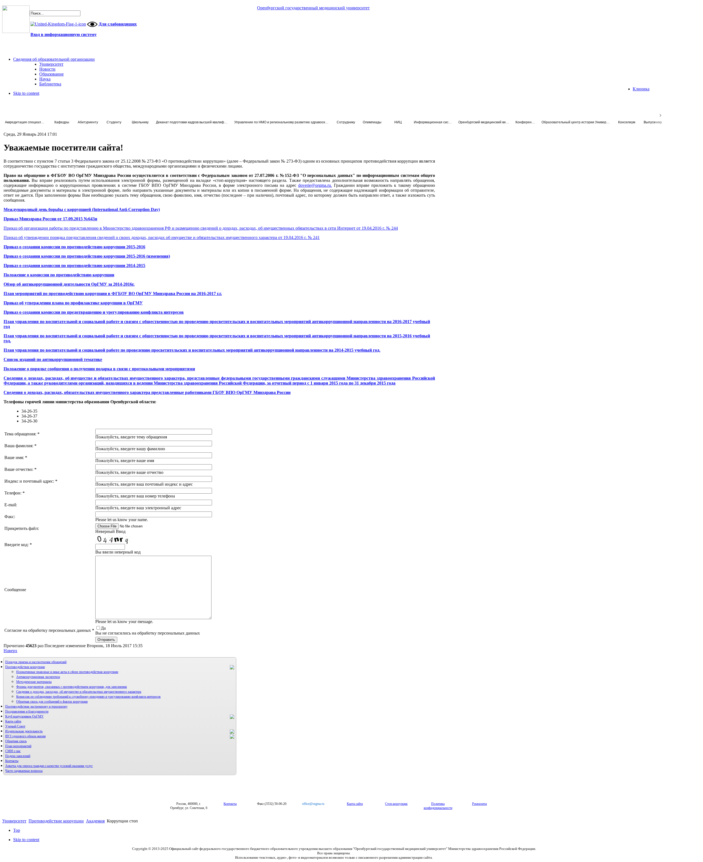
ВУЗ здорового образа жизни (25, 736)
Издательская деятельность (24, 731)
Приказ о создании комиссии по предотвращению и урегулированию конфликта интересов (94, 312)
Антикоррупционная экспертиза (38, 677)
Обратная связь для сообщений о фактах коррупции (52, 701)
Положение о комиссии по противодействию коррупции (59, 274)
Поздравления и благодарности (26, 711)
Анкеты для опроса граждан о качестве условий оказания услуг (49, 766)
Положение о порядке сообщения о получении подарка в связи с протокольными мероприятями (99, 368)
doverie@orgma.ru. (315, 185)
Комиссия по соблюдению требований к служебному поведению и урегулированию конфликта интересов (88, 697)
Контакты (11, 761)
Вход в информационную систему (63, 34)
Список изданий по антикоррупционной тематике (53, 359)
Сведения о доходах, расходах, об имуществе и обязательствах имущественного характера (78, 692)
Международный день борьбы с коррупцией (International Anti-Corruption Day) (82, 209)
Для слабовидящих (118, 24)
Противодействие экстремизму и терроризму (36, 706)
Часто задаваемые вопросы (24, 771)
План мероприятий (18, 746)
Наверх (10, 650)
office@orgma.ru (313, 804)
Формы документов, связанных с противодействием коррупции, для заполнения (71, 687)
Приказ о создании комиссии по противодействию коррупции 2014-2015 (74, 265)
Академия (95, 821)
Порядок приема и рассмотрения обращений (35, 662)
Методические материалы (34, 682)
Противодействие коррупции (25, 667)
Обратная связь (16, 741)
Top (16, 830)
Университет (14, 821)
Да (103, 628)
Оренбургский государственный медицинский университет (313, 7)
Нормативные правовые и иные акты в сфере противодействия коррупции (67, 672)
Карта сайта (13, 721)
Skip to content (26, 93)
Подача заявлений (17, 756)
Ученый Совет (15, 726)
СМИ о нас (13, 751)
